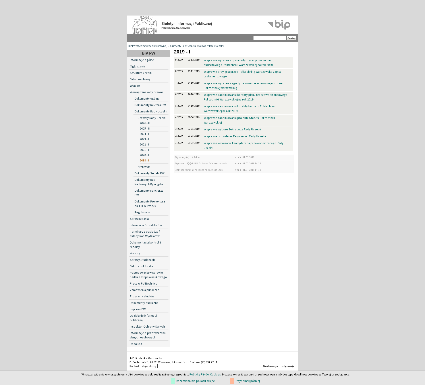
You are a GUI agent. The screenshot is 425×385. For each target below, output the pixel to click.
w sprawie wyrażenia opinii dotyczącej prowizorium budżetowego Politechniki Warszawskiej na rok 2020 (238, 62)
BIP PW (131, 46)
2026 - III (145, 123)
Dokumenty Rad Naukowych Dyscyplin (149, 182)
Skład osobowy (140, 79)
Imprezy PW (138, 309)
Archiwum (144, 167)
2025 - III (145, 128)
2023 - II (144, 139)
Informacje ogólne (142, 60)
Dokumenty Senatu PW (149, 173)
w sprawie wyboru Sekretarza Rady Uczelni (232, 129)
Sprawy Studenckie (143, 260)
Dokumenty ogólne (147, 98)
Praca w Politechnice (143, 283)
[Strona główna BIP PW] (212, 25)
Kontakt (134, 366)
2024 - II (144, 134)
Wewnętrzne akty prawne (151, 46)
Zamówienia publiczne (144, 290)
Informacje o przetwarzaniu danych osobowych (148, 335)
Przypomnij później (247, 381)
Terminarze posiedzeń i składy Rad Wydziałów (146, 234)
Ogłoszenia (137, 66)
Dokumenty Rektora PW (150, 105)
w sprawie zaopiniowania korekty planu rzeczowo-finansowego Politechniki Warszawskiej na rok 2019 (246, 97)
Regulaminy (142, 212)
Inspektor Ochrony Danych (147, 326)
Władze (135, 86)
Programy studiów (142, 296)
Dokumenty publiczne (144, 303)
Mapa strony (149, 366)
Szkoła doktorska (141, 266)
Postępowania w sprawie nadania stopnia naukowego (148, 275)
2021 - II (144, 150)
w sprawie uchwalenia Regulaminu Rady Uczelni (235, 136)
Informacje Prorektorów (146, 225)
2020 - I (144, 155)
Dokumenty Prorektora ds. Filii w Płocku (150, 203)
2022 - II (144, 144)
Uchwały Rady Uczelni (211, 46)
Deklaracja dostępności (279, 366)
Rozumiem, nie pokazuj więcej (196, 381)
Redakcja (136, 344)
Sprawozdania (139, 219)
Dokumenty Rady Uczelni (182, 46)
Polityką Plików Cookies (205, 374)
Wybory (135, 253)
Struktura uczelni (141, 73)
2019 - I (144, 160)
